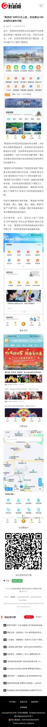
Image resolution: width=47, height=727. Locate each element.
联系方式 (23, 702)
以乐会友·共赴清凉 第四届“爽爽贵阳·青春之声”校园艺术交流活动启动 (23, 669)
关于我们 (12, 702)
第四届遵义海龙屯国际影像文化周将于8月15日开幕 (23, 691)
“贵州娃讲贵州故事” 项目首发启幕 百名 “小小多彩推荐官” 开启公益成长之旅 (23, 662)
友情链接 (23, 707)
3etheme (30, 723)
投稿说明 (34, 702)
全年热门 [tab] (39, 617)
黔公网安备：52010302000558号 (25, 720)
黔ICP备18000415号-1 (23, 716)
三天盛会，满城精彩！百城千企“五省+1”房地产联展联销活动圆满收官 (23, 640)
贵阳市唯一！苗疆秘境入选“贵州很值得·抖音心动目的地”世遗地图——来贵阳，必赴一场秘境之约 (23, 676)
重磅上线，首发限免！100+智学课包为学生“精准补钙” (22, 633)
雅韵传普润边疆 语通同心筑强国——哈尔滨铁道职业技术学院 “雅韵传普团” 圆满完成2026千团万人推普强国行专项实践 (23, 684)
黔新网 (13, 597)
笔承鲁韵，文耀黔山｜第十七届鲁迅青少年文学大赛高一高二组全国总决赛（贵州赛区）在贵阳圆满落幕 (23, 655)
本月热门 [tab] (29, 617)
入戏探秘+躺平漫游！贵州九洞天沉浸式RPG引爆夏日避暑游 (23, 648)
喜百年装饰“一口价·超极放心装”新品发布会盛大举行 (23, 626)
